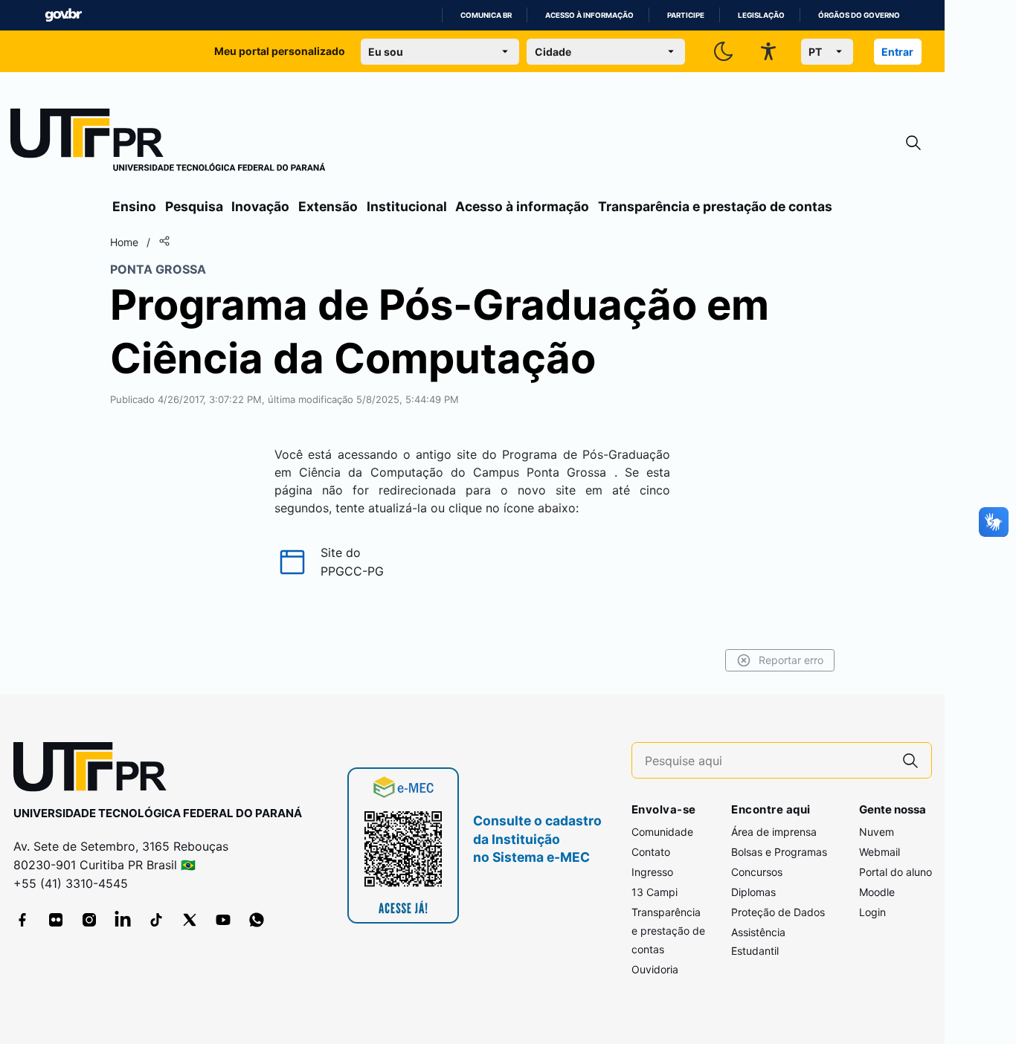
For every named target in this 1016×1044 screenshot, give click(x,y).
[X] (190, 920)
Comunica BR (486, 15)
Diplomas (753, 892)
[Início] (168, 143)
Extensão (328, 206)
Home (124, 242)
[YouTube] (223, 920)
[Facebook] (22, 920)
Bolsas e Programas (779, 851)
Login (872, 912)
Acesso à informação (589, 15)
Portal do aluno (895, 872)
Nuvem (876, 831)
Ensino (134, 206)
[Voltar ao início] (95, 770)
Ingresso (652, 872)
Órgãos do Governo (859, 15)
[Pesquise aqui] (910, 760)
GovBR (63, 15)
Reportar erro (791, 660)
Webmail (879, 851)
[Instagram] (89, 920)
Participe (685, 15)
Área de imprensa (774, 831)
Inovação (260, 206)
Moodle (877, 892)
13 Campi (654, 892)
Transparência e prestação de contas (715, 206)
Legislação (761, 15)
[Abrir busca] (913, 143)
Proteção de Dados (778, 912)
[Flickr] (56, 920)
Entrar (897, 51)
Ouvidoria (654, 969)
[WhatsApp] (257, 920)
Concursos (756, 872)
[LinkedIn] (123, 920)
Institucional (407, 206)
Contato (650, 851)
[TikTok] (156, 920)
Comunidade (662, 831)
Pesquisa (194, 206)
